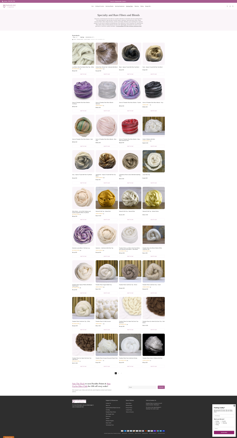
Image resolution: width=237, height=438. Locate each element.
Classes (107, 418)
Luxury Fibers (87, 39)
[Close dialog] (234, 406)
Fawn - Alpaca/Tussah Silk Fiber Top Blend (152, 67)
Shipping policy (145, 433)
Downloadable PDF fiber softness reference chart (129, 26)
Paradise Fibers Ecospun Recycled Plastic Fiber (107, 358)
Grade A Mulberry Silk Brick (149, 139)
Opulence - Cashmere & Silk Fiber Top (104, 248)
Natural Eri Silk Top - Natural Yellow (151, 211)
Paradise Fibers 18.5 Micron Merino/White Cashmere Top (152, 248)
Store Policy (128, 403)
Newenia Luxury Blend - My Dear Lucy (81, 248)
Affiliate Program (110, 420)
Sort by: (82, 37)
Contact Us (108, 403)
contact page (89, 405)
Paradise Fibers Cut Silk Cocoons (103, 321)
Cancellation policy (161, 433)
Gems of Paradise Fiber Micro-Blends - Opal (82, 139)
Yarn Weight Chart (110, 414)
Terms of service (138, 433)
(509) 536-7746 (80, 406)
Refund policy (124, 433)
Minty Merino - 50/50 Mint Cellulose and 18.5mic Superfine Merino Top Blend (81, 212)
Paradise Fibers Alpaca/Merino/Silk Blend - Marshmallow (82, 285)
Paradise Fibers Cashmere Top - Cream (152, 284)
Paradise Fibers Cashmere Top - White (81, 321)
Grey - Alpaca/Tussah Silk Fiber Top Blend (82, 174)
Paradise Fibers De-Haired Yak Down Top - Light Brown (82, 359)
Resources (108, 416)
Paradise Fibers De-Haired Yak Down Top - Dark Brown (154, 322)
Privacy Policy (129, 407)
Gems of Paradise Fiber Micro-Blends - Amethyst (81, 103)
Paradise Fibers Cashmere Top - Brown (128, 284)
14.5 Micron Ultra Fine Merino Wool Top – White (83, 67)
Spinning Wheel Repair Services (113, 407)
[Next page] (121, 373)
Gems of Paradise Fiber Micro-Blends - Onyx (153, 102)
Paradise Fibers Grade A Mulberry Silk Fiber (152, 358)
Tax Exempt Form (110, 425)
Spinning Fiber (80, 39)
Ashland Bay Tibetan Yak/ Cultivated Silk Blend (106, 67)
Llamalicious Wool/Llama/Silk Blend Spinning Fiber (129, 175)
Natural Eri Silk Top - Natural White (127, 211)
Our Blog (108, 409)
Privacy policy (130, 433)
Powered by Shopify (117, 433)
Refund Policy (129, 405)
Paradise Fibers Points (111, 412)
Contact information (152, 433)
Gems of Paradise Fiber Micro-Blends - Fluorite (130, 102)
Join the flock (224, 432)
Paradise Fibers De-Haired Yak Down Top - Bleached (129, 322)
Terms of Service (130, 412)
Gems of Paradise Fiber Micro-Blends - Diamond (105, 103)
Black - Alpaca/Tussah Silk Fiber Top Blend (129, 67)
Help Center (108, 422)
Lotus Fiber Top (146, 174)
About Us (108, 405)
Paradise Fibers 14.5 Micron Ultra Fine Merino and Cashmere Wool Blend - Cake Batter (129, 248)
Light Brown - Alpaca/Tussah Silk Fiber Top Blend (106, 175)
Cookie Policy (129, 409)
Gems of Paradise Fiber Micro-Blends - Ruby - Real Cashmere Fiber (129, 140)
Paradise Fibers (110, 433)
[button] (92, 6)
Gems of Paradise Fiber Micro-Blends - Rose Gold (106, 140)
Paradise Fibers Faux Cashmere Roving (128, 358)
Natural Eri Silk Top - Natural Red (103, 211)
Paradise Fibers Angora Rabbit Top (104, 284)
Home (74, 39)
